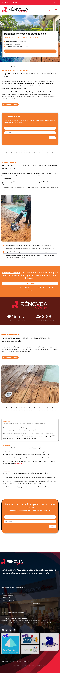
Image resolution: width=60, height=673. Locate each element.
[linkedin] (8, 2)
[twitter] (2, 2)
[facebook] (10, 2)
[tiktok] (13, 2)
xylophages (18, 463)
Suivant (52, 137)
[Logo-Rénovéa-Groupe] (15, 7)
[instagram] (16, 2)
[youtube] (5, 2)
